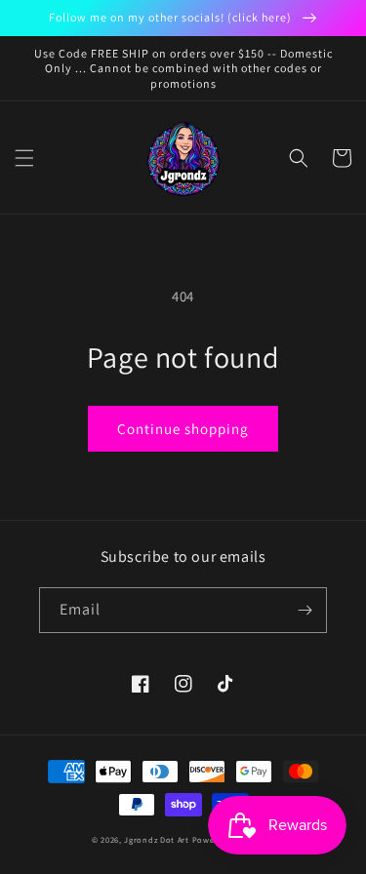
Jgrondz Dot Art (156, 839)
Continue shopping (183, 428)
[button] (24, 158)
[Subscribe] (304, 610)
